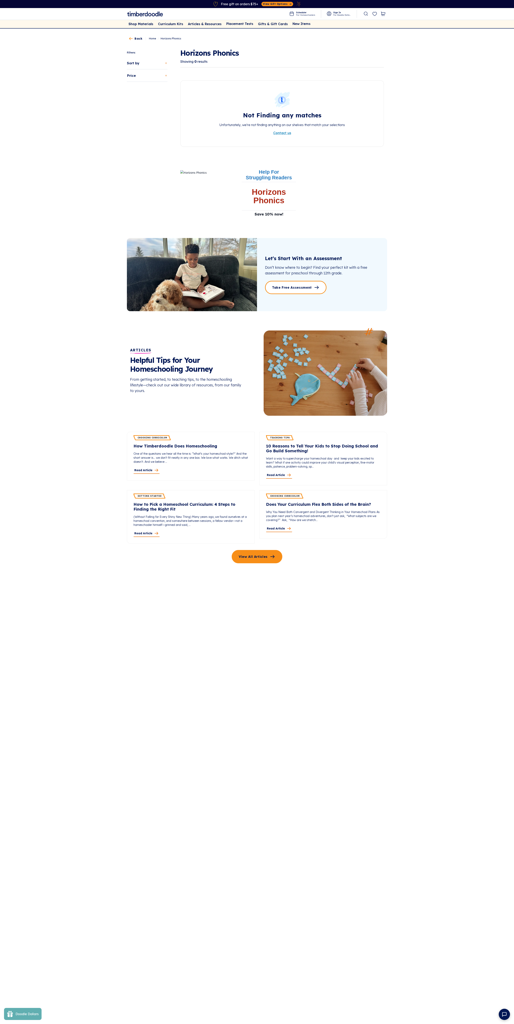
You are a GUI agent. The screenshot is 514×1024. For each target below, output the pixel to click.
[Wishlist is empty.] (375, 14)
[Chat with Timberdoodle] (504, 1014)
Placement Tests (239, 24)
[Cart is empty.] (383, 14)
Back (138, 38)
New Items (301, 24)
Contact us (282, 133)
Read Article (143, 470)
